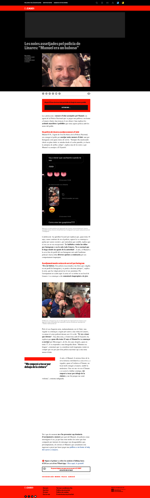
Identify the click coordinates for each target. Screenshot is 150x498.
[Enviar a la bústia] (88, 93)
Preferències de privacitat (65, 494)
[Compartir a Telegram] (50, 93)
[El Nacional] (123, 2)
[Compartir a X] (43, 93)
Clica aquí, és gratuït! (75, 463)
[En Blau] (117, 2)
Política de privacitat (63, 490)
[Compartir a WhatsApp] (46, 93)
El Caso (29, 8)
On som (45, 492)
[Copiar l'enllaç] (59, 93)
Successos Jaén (48, 477)
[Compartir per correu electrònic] (56, 93)
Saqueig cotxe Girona (61, 2)
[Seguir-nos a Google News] (35, 496)
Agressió (71, 477)
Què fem (46, 490)
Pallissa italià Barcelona (32, 2)
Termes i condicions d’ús (64, 488)
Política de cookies (62, 492)
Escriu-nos (46, 494)
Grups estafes (47, 2)
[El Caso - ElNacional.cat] (29, 488)
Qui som (45, 488)
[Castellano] (107, 2)
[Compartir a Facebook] (53, 93)
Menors (57, 477)
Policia (64, 477)
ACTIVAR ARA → (66, 107)
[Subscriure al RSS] (32, 496)
